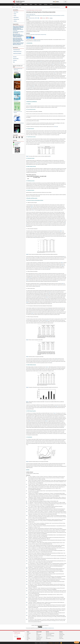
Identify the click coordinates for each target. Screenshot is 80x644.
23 (26, 542)
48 (26, 615)
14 (26, 515)
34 (26, 571)
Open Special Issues (16, 49)
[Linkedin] (19, 137)
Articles (20, 4)
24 (43, 407)
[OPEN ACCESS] (56, 1)
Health (15, 90)
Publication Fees (16, 19)
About (40, 4)
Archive (15, 15)
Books (31, 4)
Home (15, 4)
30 (26, 560)
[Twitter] (13, 137)
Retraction (60, 637)
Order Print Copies (48, 634)
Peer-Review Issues (39, 637)
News (36, 4)
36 (26, 225)
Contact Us (15, 60)
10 (26, 503)
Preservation (61, 635)
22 (33, 86)
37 (57, 281)
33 (26, 568)
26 (26, 550)
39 (45, 267)
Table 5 (32, 313)
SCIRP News (51, 642)
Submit (51, 4)
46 (56, 358)
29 (26, 558)
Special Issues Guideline (17, 53)
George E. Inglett (28, 14)
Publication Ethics (61, 634)
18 (34, 237)
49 (63, 427)
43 (49, 293)
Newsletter (14, 56)
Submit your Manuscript (43, 642)
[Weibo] (22, 137)
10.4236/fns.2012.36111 (36, 40)
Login (65, 1)
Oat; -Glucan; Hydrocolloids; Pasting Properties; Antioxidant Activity (36, 34)
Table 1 (55, 126)
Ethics (37, 633)
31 (56, 168)
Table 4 (27, 302)
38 (26, 581)
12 (52, 64)
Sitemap (28, 637)
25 (57, 126)
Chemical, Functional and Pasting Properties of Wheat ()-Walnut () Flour (18, 43)
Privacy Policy (61, 638)
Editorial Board (16, 17)
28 (26, 555)
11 (59, 62)
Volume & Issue (48, 638)
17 (44, 76)
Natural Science (16, 100)
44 (26, 602)
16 (35, 75)
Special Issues (38, 639)
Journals (25, 4)
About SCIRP (39, 631)
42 (26, 594)
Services (45, 4)
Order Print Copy (15, 58)
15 (54, 72)
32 (26, 567)
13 (64, 65)
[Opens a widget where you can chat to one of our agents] (76, 642)
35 (26, 573)
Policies (60, 631)
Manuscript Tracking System (50, 633)
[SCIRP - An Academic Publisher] (18, 1)
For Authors (38, 635)
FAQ (46, 637)
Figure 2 (55, 413)
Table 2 (62, 262)
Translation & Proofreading (50, 635)
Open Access (61, 633)
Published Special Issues (17, 51)
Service (47, 631)
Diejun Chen (33, 14)
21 (33, 85)
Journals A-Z (29, 633)
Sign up (36, 642)
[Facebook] (16, 137)
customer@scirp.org (18, 142)
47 (26, 612)
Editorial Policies (38, 634)
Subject (28, 634)
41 (39, 286)
